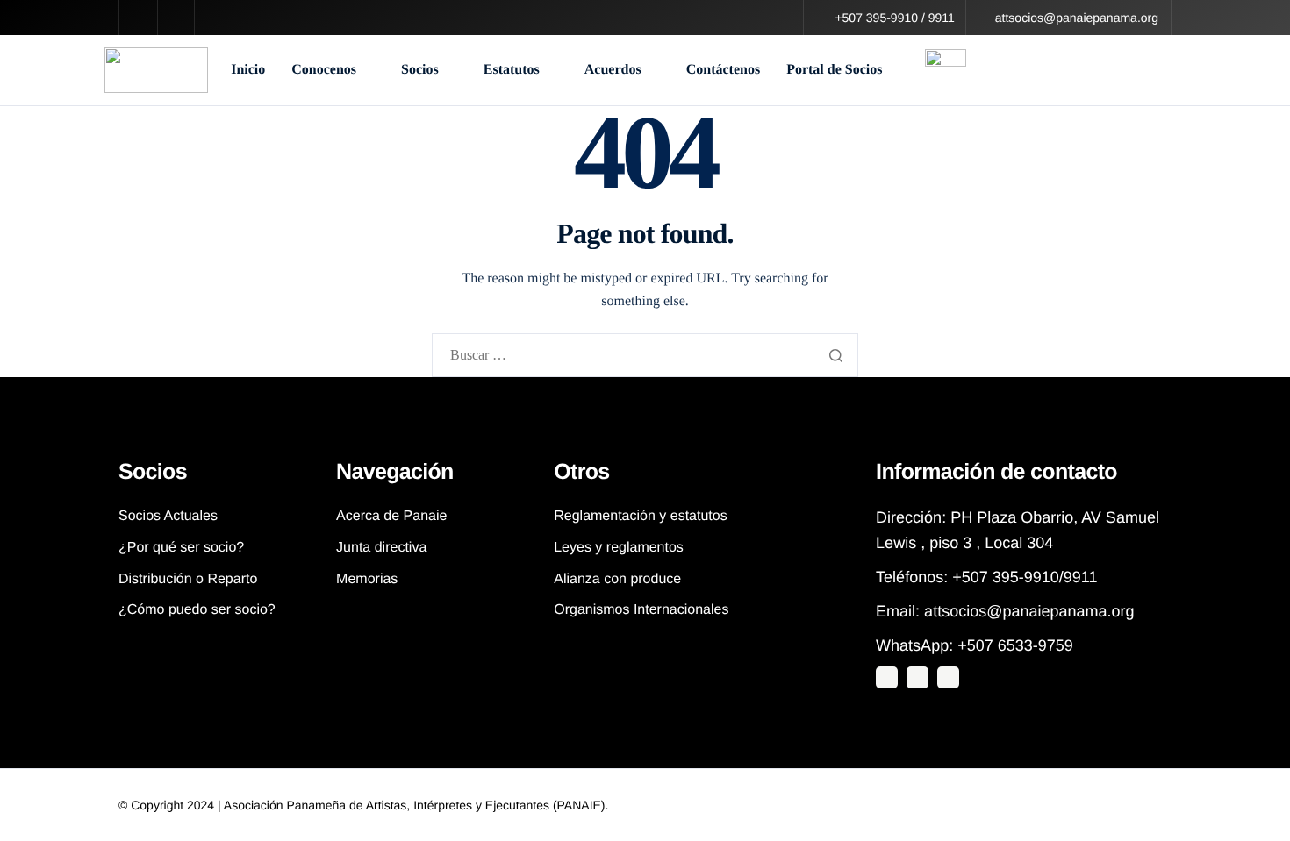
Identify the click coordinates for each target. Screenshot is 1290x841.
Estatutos (512, 70)
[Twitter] (887, 677)
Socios (420, 70)
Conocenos (323, 70)
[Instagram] (917, 677)
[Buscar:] (644, 356)
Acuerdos (612, 70)
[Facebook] (948, 677)
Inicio (248, 70)
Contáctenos (723, 70)
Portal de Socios (834, 70)
